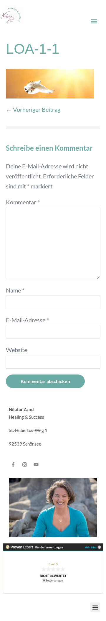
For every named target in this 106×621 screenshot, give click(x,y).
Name (15, 290)
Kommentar (23, 202)
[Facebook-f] (13, 464)
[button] (94, 21)
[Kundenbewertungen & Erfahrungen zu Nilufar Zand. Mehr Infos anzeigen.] (53, 567)
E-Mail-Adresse (27, 319)
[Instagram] (24, 464)
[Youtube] (36, 464)
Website (16, 349)
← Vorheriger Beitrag (33, 109)
